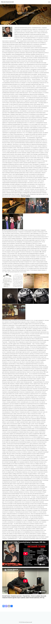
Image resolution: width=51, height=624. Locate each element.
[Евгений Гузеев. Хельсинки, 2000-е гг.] (14, 205)
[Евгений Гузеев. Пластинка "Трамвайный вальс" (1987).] (10, 296)
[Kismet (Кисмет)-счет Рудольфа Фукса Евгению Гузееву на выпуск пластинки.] (41, 281)
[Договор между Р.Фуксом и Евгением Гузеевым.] (28, 281)
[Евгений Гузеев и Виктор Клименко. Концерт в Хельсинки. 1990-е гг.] (37, 205)
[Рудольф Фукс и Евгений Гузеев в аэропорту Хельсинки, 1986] (13, 311)
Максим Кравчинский (7, 2)
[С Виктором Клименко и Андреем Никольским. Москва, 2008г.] (12, 221)
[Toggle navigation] (49, 2)
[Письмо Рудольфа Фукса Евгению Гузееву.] (18, 281)
